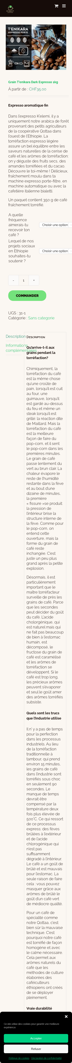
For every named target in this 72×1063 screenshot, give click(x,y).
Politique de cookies (19, 1058)
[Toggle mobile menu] (64, 6)
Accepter (36, 1038)
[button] (66, 1016)
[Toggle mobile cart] (56, 6)
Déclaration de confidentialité (46, 1058)
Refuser (36, 1049)
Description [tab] (14, 336)
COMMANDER (27, 296)
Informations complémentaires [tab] (14, 348)
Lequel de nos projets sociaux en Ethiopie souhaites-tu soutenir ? (21, 251)
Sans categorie (41, 318)
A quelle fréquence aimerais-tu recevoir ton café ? (19, 225)
